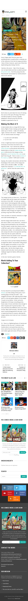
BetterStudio (17, 598)
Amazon (3, 292)
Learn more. (19, 577)
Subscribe (23, 452)
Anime (5, 30)
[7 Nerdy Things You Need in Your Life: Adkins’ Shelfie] (21, 386)
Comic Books (6, 583)
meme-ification (5, 148)
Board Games (5, 382)
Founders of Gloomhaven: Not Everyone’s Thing (21, 368)
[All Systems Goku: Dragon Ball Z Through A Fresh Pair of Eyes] (7, 401)
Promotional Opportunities (7, 564)
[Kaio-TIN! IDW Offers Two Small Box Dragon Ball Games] (7, 386)
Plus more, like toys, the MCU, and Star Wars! (13, 589)
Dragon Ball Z (7, 334)
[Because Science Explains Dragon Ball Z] (21, 401)
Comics (9, 30)
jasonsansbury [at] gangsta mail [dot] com (10, 557)
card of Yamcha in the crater (14, 154)
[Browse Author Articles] (14, 345)
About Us (3, 566)
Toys (16, 382)
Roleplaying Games (7, 586)
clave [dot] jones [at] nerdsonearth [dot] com (11, 554)
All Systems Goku (5, 72)
